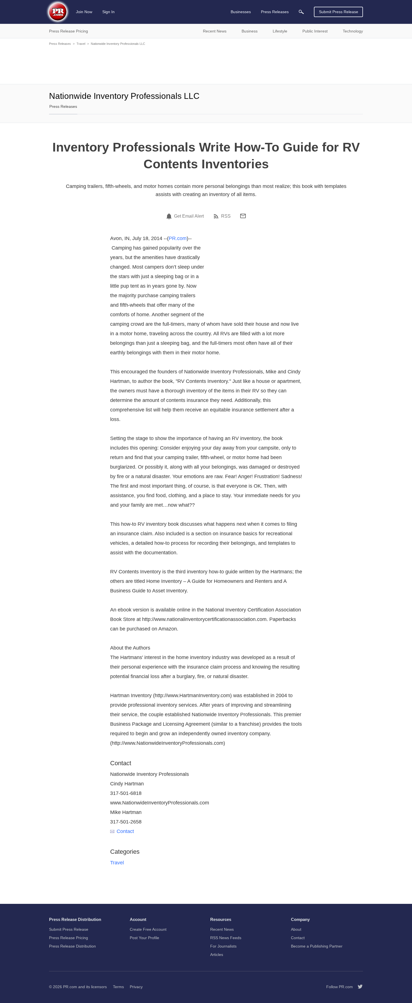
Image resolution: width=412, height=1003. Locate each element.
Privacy (136, 987)
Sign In (108, 12)
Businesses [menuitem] (241, 12)
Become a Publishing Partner (316, 946)
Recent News (222, 929)
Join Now (84, 12)
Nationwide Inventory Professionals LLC (118, 43)
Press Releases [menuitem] (275, 12)
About (296, 929)
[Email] (243, 216)
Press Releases (60, 43)
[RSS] (217, 216)
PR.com (178, 238)
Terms (118, 987)
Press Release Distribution (72, 946)
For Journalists (223, 946)
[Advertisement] (206, 64)
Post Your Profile (144, 937)
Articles (216, 954)
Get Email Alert (189, 216)
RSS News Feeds (225, 937)
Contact (125, 831)
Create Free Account (148, 929)
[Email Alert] (170, 216)
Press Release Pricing (68, 937)
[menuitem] (301, 12)
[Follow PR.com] (358, 987)
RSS (226, 216)
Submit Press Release (338, 12)
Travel (81, 43)
